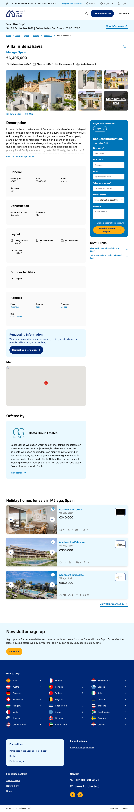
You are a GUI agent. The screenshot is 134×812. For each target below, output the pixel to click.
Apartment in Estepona (72, 542)
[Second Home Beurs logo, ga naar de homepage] (16, 13)
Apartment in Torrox (70, 509)
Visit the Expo (13, 780)
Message (97, 206)
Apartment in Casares (71, 575)
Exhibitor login (16, 761)
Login (123, 3)
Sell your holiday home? (72, 3)
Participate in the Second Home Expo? (28, 750)
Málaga (36, 35)
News (9, 791)
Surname (98, 159)
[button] (106, 3)
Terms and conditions (118, 808)
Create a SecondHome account (110, 223)
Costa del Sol (16, 316)
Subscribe (14, 651)
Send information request (107, 230)
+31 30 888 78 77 (87, 780)
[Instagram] (80, 794)
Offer (17, 35)
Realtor (12, 756)
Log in (98, 129)
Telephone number (102, 183)
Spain (26, 35)
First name (98, 148)
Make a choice (99, 194)
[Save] (124, 47)
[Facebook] (72, 794)
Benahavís (48, 35)
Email (96, 171)
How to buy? (12, 785)
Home (8, 35)
